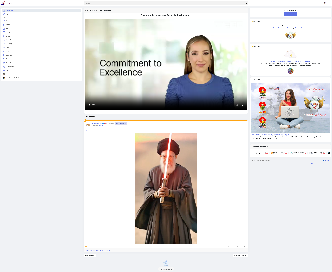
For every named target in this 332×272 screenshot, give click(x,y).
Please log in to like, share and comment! (99, 250)
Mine (7, 14)
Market (8, 40)
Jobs (8, 51)
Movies (8, 63)
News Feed (9, 10)
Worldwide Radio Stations (15, 78)
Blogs (8, 36)
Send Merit (291, 14)
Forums (8, 59)
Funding (9, 44)
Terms (265, 163)
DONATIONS (10, 74)
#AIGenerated (90, 131)
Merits (8, 70)
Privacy (279, 163)
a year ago (94, 125)
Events (8, 28)
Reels (8, 32)
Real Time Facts (121, 123)
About (252, 163)
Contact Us (294, 163)
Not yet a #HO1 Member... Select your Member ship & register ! (271, 135)
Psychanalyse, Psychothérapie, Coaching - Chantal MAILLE (290, 61)
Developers (10, 66)
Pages (8, 21)
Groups (8, 25)
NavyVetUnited (97, 123)
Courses (9, 55)
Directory (328, 163)
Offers (8, 47)
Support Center (311, 163)
